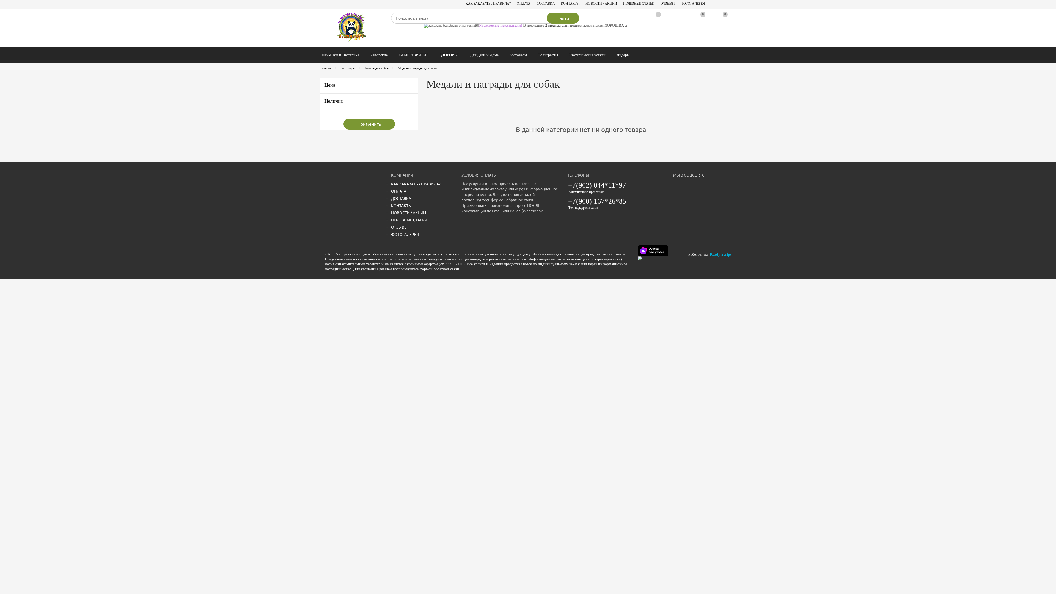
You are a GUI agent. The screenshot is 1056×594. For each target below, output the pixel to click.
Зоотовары (518, 55)
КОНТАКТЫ (570, 3)
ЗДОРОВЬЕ (449, 55)
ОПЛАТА (523, 3)
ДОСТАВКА (546, 3)
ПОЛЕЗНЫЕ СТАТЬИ (639, 3)
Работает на (710, 254)
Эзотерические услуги (587, 55)
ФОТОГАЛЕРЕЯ (693, 3)
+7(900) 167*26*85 (597, 201)
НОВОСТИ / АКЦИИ (601, 3)
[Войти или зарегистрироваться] (677, 20)
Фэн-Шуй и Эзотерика (340, 55)
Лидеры (623, 55)
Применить (369, 124)
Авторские (379, 55)
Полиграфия (548, 55)
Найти (563, 18)
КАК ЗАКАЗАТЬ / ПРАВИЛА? (488, 3)
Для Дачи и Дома (484, 55)
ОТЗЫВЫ (668, 3)
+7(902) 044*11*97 (597, 185)
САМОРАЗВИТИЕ (414, 55)
